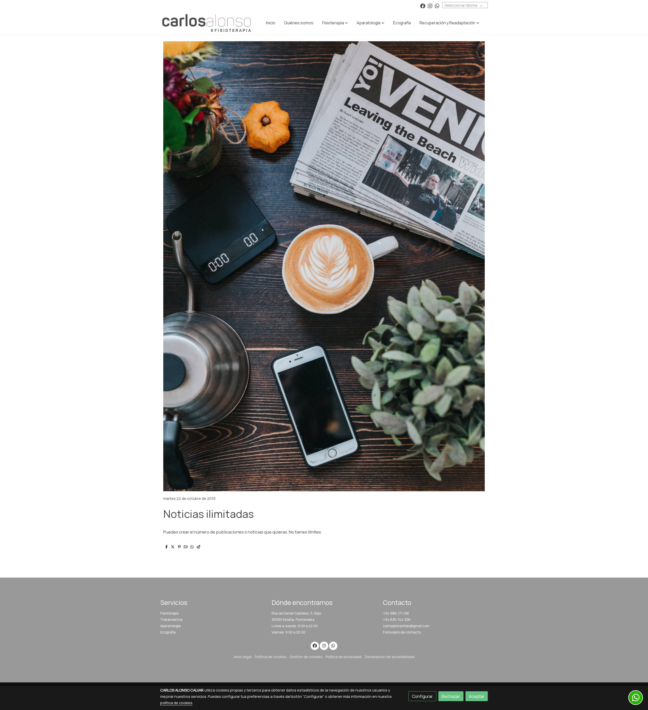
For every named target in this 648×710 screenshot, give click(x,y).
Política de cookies (271, 656)
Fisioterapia (169, 613)
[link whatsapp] (437, 5)
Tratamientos (171, 619)
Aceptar (476, 696)
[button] (335, 23)
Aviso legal (243, 656)
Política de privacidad (343, 656)
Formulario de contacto (402, 632)
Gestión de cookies (305, 656)
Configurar (422, 696)
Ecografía (168, 632)
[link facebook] (422, 5)
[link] (206, 23)
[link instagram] (430, 5)
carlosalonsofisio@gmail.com (406, 626)
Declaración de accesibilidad (389, 656)
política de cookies (176, 702)
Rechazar (451, 696)
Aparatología (170, 626)
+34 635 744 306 (397, 619)
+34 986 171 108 (396, 613)
